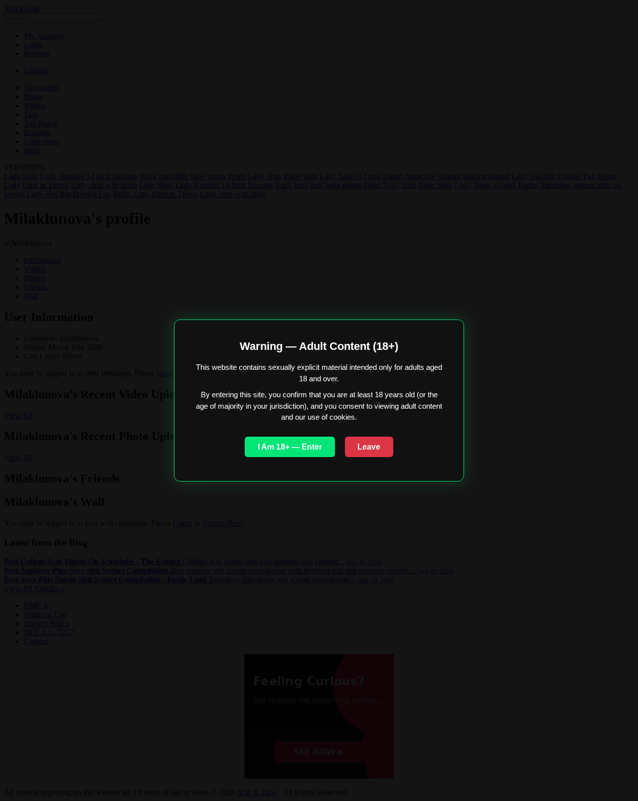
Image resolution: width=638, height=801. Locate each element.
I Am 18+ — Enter (290, 447)
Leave (368, 447)
